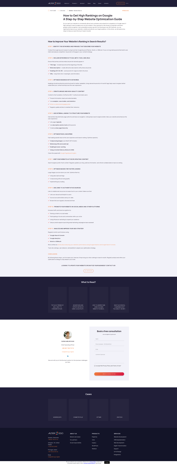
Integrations (117, 454)
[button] (120, 3)
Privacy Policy (93, 461)
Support (116, 448)
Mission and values (75, 437)
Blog (94, 3)
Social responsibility (75, 443)
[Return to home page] (54, 3)
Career (99, 3)
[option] (127, 3)
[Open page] (57, 296)
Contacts (106, 3)
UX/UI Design (117, 451)
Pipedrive (94, 437)
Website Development (120, 437)
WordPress (95, 445)
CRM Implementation (119, 440)
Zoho (93, 440)
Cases (89, 3)
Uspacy (94, 443)
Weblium (94, 448)
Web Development (119, 443)
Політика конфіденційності (89, 463)
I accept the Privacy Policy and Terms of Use (108, 366)
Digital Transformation (120, 445)
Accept (107, 462)
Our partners (73, 440)
